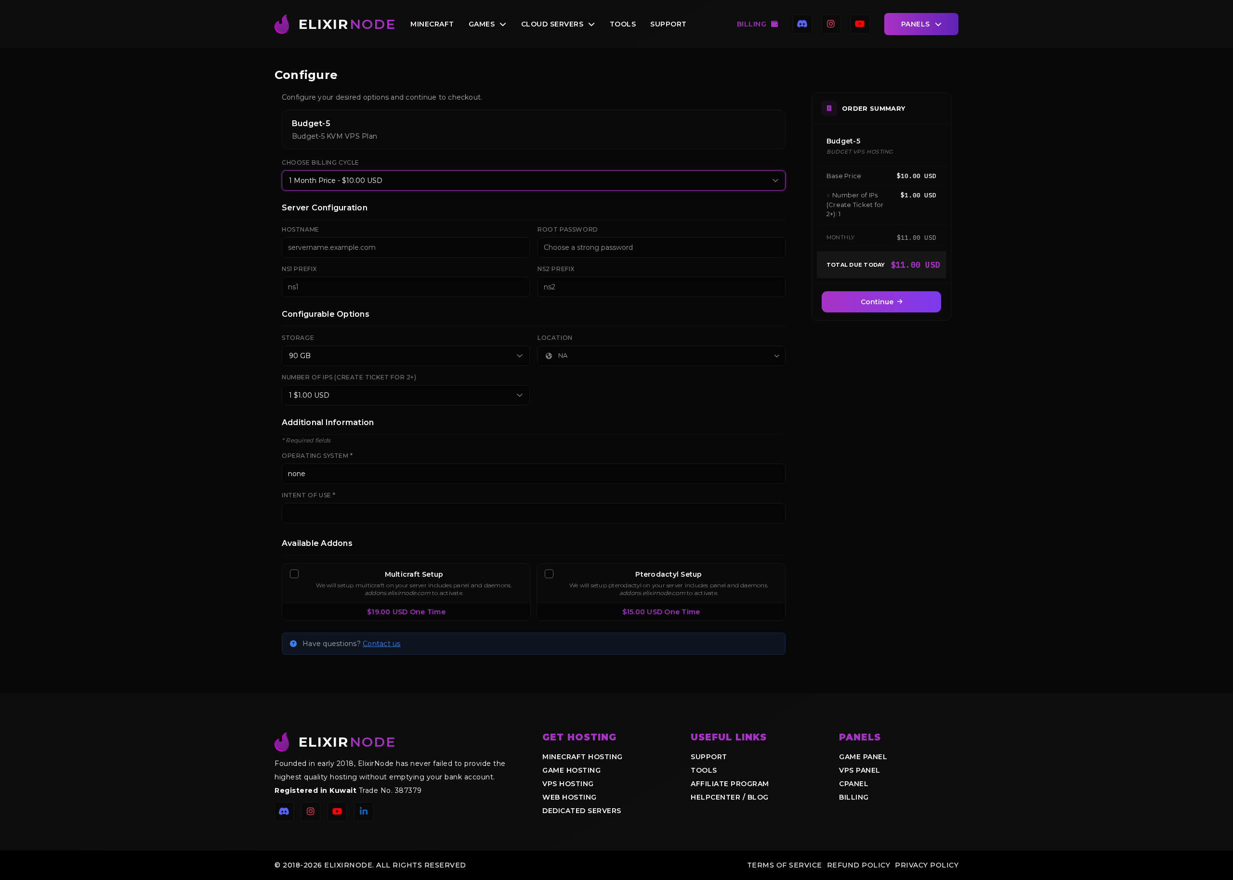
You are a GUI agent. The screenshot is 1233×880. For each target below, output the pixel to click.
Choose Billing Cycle (320, 162)
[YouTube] (860, 24)
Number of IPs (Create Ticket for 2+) (349, 377)
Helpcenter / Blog (730, 797)
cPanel (853, 783)
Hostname (300, 229)
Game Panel (863, 756)
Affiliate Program (730, 783)
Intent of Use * (309, 495)
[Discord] (802, 24)
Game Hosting (571, 770)
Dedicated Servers (581, 810)
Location (555, 337)
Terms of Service (784, 865)
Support (668, 24)
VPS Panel (859, 770)
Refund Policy (859, 865)
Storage (298, 337)
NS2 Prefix (556, 268)
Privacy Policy (926, 865)
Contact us (381, 643)
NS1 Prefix (299, 268)
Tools (623, 24)
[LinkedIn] (363, 811)
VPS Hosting (568, 783)
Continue (877, 302)
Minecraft (432, 24)
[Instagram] (831, 24)
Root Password (568, 229)
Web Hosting (569, 797)
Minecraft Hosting (582, 756)
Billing (752, 24)
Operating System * (317, 455)
